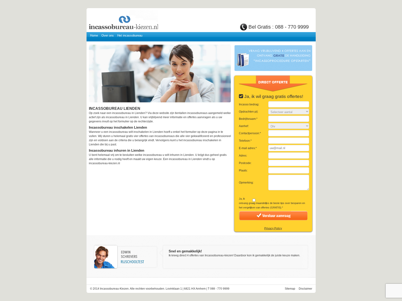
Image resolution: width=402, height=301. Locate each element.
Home (94, 35)
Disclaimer (305, 288)
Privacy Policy (273, 228)
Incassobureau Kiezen (123, 20)
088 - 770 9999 (292, 27)
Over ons (107, 35)
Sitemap (290, 288)
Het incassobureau (129, 35)
